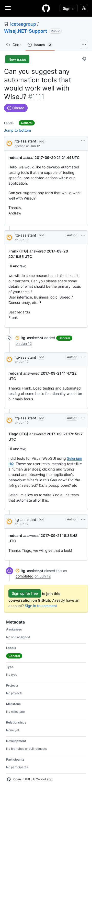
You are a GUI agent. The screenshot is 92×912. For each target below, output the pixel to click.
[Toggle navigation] (8, 8)
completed (24, 576)
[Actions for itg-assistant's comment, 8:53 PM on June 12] (83, 235)
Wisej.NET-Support (25, 31)
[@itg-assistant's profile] (9, 143)
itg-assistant (25, 141)
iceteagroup (23, 24)
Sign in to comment (41, 605)
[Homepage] (46, 8)
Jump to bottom (17, 130)
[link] (29, 337)
